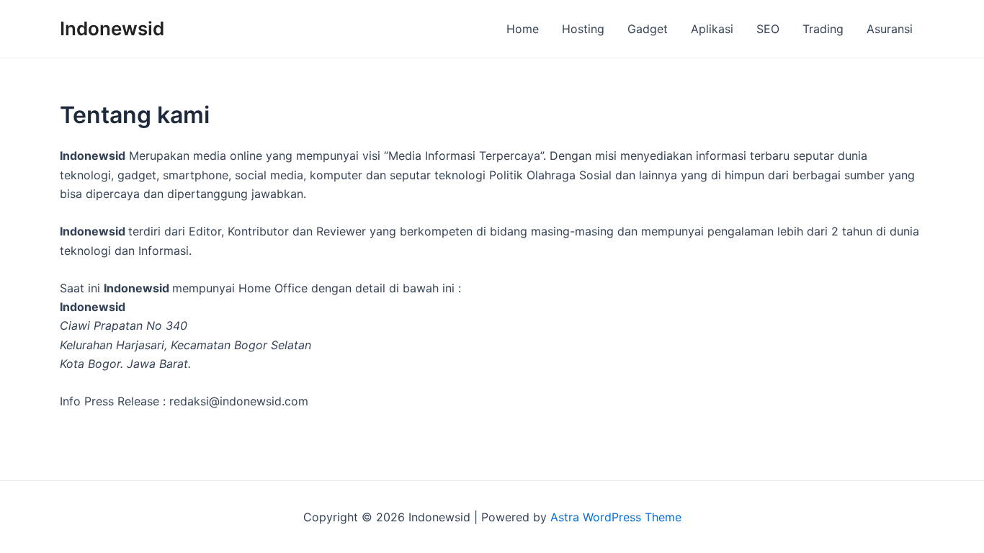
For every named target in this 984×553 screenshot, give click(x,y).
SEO (767, 29)
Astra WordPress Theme (615, 517)
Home (522, 29)
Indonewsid (112, 28)
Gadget (647, 29)
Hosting (583, 29)
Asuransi (890, 29)
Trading (823, 29)
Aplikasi (712, 29)
